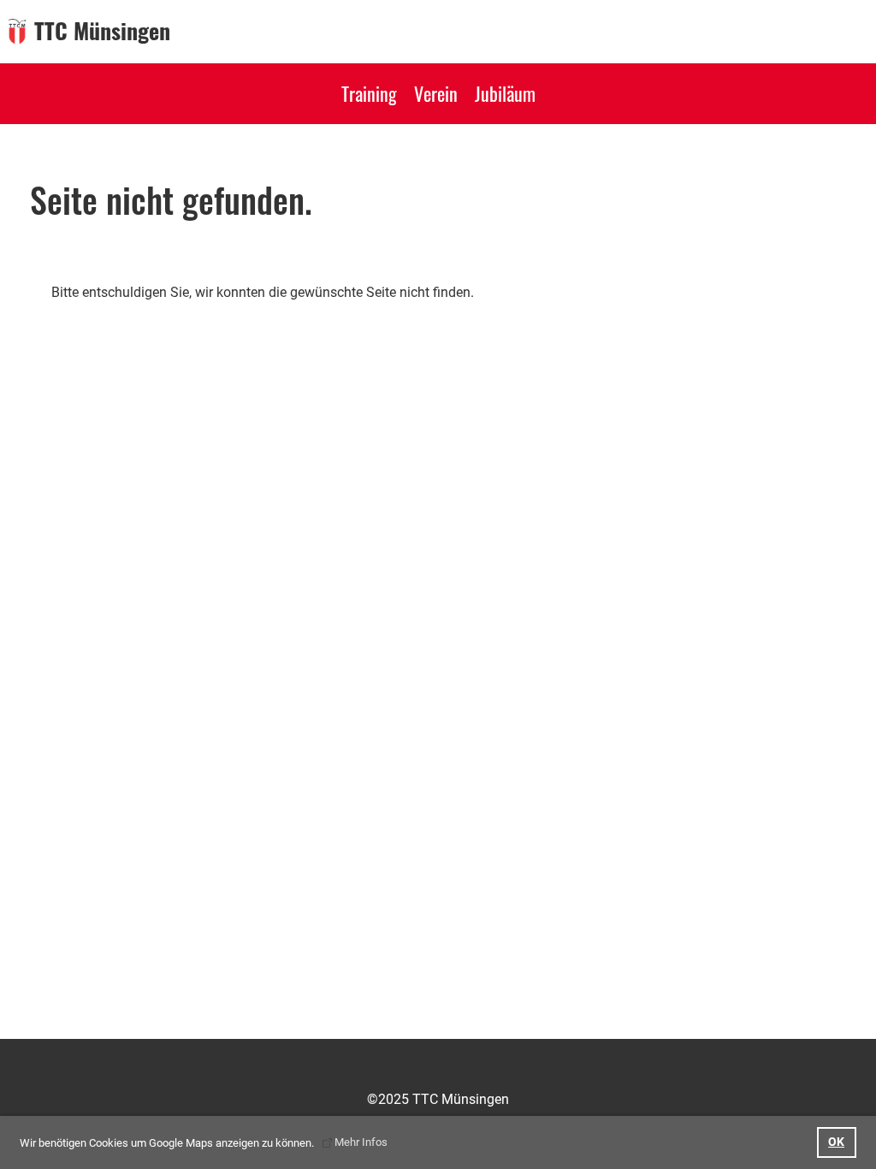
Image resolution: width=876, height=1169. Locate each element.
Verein (436, 93)
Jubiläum (505, 93)
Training (369, 93)
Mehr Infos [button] (361, 1142)
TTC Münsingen (102, 30)
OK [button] (836, 1142)
